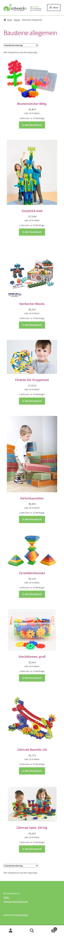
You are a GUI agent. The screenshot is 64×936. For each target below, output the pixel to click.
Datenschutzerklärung (16, 901)
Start (9, 19)
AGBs (6, 897)
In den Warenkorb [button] (32, 124)
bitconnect (22, 914)
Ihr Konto (10, 930)
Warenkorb (49, 928)
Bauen (17, 19)
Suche (32, 930)
